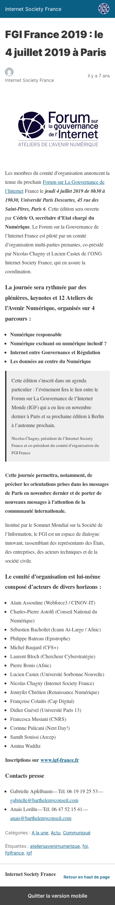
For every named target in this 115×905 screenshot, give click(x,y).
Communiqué (76, 832)
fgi (85, 846)
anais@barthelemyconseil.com (40, 818)
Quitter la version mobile (57, 896)
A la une (40, 832)
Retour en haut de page (87, 877)
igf (29, 852)
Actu (55, 832)
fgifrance (14, 852)
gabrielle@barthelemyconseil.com (44, 800)
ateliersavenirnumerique (55, 846)
